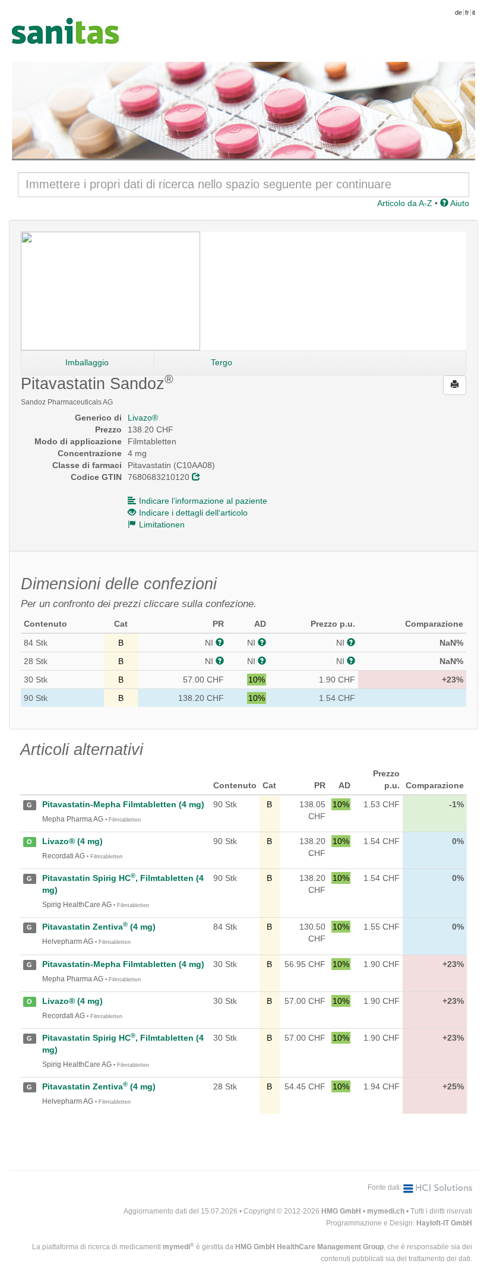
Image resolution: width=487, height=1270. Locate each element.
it (473, 12)
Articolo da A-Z (404, 203)
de (458, 12)
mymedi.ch (385, 1211)
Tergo (221, 362)
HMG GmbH (341, 1211)
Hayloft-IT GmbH (444, 1223)
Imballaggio (87, 362)
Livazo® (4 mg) (72, 841)
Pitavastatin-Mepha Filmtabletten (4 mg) (123, 804)
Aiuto (458, 203)
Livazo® (143, 417)
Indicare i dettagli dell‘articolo (193, 512)
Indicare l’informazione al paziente (203, 501)
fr (467, 12)
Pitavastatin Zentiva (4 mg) (99, 926)
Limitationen (162, 524)
